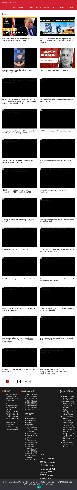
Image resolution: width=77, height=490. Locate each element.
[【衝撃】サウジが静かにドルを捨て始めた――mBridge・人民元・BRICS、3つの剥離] (19, 178)
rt (43, 472)
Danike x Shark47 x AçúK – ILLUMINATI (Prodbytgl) (53, 191)
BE (53, 458)
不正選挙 (46, 7)
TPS (50, 472)
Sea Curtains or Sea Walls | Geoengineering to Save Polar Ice (56, 100)
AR (50, 459)
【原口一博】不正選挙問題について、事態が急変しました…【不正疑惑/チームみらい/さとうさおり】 (31, 456)
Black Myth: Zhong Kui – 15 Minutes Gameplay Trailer (68, 398)
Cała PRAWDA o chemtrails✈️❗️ (11, 423)
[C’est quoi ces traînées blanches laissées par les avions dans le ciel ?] (19, 357)
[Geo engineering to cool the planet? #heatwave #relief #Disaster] (57, 207)
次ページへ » (26, 381)
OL (43, 469)
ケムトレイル (29, 7)
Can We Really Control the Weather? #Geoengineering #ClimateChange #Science (30, 417)
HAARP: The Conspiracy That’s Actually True (55, 131)
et (52, 462)
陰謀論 (21, 7)
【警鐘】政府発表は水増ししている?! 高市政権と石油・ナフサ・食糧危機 (57, 309)
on (45, 468)
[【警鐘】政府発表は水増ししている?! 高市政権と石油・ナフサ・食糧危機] (57, 296)
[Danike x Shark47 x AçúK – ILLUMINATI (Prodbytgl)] (57, 178)
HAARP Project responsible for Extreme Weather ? (19, 280)
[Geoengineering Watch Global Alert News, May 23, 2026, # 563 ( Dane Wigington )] (19, 118)
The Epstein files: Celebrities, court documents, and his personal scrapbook (19, 161)
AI (48, 459)
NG (41, 469)
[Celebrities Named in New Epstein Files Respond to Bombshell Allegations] (57, 266)
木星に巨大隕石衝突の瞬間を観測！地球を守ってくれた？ (57, 161)
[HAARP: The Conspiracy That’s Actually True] (57, 118)
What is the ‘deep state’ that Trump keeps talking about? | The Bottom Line (17, 39)
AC (46, 459)
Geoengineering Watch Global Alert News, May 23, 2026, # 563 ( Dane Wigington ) (18, 132)
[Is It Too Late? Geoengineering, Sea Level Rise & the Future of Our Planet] (57, 237)
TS (53, 472)
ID (43, 465)
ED (49, 462)
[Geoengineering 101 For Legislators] (19, 237)
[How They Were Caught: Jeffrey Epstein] (57, 58)
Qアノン (54, 7)
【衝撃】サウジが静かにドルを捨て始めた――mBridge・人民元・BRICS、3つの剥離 (16, 191)
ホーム (14, 7)
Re (41, 472)
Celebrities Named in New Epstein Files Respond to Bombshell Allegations (57, 280)
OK (39, 487)
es (51, 462)
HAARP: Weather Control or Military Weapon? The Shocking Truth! (18, 71)
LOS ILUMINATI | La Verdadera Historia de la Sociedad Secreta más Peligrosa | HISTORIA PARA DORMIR (17, 340)
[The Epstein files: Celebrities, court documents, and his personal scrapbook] (19, 148)
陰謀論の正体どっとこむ (11, 2)
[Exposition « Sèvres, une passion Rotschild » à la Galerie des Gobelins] (19, 296)
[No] (74, 485)
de (46, 462)
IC (41, 465)
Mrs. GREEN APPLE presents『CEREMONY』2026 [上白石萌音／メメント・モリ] (68, 420)
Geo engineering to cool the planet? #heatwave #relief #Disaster (57, 220)
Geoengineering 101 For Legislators (15, 249)
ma (52, 465)
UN (48, 475)
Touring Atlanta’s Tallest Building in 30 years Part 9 (18, 220)
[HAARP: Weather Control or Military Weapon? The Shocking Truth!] (19, 58)
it (48, 465)
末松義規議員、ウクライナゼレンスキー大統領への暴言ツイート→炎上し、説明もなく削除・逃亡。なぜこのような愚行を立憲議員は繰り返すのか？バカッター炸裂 (31, 431)
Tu (45, 475)
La (50, 465)
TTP (42, 475)
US (52, 475)
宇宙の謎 (62, 7)
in (45, 464)
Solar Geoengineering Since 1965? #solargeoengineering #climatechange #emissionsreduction (54, 371)
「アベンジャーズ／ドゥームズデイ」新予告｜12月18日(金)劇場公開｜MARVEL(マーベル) (69, 429)
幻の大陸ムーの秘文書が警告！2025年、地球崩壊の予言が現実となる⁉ (12, 397)
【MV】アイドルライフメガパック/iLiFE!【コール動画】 (68, 438)
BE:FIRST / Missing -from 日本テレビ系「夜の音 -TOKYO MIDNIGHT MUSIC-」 (68, 405)
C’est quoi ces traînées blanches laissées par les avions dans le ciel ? (19, 370)
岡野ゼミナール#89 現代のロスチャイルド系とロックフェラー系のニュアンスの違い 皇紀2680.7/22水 (12, 415)
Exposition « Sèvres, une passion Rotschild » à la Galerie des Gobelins (19, 309)
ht (54, 462)
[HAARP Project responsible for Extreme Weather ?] (19, 266)
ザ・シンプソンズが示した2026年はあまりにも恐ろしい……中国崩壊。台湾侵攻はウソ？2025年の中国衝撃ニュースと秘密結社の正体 (19, 101)
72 (19, 381)
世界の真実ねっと (66, 392)
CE (41, 462)
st (45, 472)
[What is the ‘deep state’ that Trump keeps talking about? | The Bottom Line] (19, 26)
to (47, 472)
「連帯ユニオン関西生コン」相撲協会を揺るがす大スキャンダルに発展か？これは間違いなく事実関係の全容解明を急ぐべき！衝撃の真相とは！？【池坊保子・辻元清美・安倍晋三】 (31, 403)
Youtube (47, 478)
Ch (43, 461)
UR (50, 475)
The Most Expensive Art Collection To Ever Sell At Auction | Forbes (56, 339)
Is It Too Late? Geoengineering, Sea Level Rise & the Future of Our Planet (57, 250)
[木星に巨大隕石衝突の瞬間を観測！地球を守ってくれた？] (57, 148)
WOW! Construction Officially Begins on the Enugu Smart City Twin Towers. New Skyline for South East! (56, 40)
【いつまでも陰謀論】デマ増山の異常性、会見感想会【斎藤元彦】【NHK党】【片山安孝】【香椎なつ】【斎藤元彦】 (31, 445)
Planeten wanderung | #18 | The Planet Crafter (12, 428)
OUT (49, 469)
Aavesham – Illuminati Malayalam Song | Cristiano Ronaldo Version (12, 405)
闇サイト (38, 7)
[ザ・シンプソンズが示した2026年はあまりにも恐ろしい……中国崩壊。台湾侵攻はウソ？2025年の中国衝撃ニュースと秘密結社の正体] (19, 87)
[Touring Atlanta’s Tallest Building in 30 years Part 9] (19, 207)
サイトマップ (71, 7)
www (42, 478)
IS (47, 465)
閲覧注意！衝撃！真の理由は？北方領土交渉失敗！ (69, 444)
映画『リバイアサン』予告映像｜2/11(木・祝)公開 (68, 413)
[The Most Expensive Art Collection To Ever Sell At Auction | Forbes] (57, 326)
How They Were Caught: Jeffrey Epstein (54, 70)
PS (52, 468)
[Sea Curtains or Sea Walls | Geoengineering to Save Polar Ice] (57, 87)
